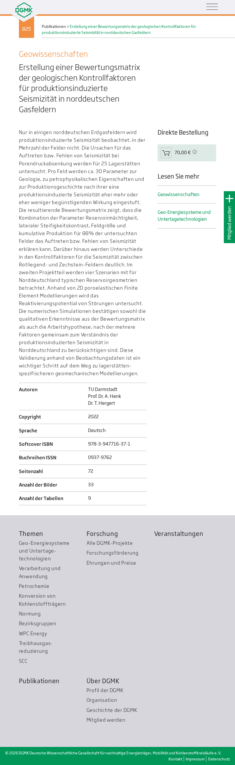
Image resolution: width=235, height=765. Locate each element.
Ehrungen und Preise (111, 563)
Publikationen (39, 681)
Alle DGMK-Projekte (110, 543)
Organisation (102, 700)
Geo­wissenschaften (178, 194)
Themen (31, 533)
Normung (30, 614)
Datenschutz (219, 759)
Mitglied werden (229, 223)
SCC (23, 661)
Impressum (195, 759)
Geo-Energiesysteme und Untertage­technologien (184, 216)
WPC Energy (33, 633)
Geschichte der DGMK (112, 710)
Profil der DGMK (105, 690)
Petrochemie (34, 586)
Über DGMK (103, 681)
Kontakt (175, 759)
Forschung (102, 533)
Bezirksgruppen (37, 623)
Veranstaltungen (178, 533)
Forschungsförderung (113, 553)
